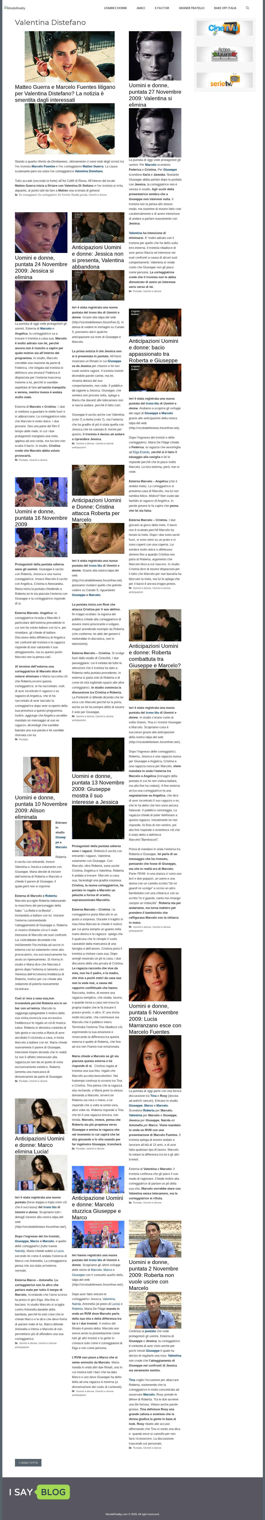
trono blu (152, 403)
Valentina (135, 233)
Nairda (19, 1251)
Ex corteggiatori (28, 194)
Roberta (51, 896)
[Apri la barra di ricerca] (247, 8)
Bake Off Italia (225, 8)
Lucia (60, 1251)
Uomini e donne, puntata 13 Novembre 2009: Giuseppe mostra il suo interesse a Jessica (98, 789)
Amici (141, 8)
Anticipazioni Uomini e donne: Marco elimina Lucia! (39, 1145)
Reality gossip (79, 194)
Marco (148, 1105)
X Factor (162, 8)
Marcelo (167, 413)
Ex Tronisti (64, 194)
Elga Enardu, (141, 452)
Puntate (137, 291)
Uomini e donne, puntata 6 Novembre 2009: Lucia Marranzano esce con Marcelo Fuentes (155, 1019)
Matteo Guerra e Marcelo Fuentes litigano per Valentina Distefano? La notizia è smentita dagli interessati (65, 93)
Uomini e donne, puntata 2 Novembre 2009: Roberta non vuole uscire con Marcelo (153, 1275)
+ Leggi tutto (28, 1462)
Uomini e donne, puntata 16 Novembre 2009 (41, 517)
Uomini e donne (115, 8)
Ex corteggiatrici (47, 194)
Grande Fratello (191, 8)
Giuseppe (114, 361)
